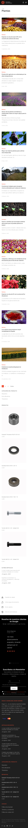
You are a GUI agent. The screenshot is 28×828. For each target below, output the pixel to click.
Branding (17, 821)
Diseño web (22, 821)
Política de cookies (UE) (8, 812)
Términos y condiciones (8, 809)
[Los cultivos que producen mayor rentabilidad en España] (14, 317)
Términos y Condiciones (11, 691)
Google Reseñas (21, 624)
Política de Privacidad (20, 691)
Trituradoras (5, 399)
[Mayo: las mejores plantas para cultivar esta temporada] (14, 138)
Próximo (12, 386)
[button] (26, 2)
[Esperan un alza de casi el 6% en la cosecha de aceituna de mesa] (14, 24)
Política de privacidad (7, 807)
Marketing (4, 822)
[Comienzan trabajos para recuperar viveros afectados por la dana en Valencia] (14, 174)
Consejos (4, 219)
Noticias (4, 34)
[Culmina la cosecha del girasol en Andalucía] (14, 354)
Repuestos (4, 393)
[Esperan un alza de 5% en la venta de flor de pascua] (14, 282)
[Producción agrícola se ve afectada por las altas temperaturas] (14, 62)
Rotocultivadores (6, 396)
